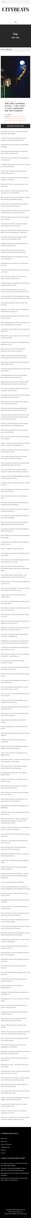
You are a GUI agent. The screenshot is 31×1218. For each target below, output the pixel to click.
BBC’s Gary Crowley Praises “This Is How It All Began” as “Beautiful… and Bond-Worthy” (15, 655)
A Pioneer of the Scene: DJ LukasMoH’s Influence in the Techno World (14, 907)
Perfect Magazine (13, 1213)
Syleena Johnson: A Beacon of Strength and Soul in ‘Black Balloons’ (14, 1059)
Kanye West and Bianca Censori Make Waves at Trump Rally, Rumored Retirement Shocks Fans (15, 934)
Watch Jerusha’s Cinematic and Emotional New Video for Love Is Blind (15, 437)
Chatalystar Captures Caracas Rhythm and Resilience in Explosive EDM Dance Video (15, 284)
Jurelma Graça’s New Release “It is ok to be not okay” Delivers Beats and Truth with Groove (15, 589)
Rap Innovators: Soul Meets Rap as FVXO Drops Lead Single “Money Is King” (15, 363)
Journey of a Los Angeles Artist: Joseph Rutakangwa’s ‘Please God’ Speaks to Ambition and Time (15, 1118)
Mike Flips (7, 118)
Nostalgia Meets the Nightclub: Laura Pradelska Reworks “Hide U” (14, 774)
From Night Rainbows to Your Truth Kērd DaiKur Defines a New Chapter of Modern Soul (14, 376)
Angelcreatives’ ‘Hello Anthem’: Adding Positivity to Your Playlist (15, 960)
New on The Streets (6, 1144)
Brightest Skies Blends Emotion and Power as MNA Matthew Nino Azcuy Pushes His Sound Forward (14, 383)
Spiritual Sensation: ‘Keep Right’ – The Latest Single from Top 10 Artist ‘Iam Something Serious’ (15, 1079)
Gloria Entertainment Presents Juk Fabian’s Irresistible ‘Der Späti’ (13, 662)
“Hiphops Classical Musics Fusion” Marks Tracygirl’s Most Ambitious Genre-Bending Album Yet (15, 424)
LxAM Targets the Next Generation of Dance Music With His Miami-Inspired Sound (14, 152)
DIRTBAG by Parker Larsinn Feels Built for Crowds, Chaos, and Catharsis (14, 258)
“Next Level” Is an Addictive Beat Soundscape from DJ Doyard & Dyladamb (15, 602)
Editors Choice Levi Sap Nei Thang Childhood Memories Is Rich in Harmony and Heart (13, 350)
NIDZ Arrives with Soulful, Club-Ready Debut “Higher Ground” (15, 675)
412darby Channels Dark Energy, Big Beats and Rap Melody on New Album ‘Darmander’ (14, 747)
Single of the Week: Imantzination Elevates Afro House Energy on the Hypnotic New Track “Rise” (14, 356)
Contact (3, 1153)
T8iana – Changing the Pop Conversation (12, 548)
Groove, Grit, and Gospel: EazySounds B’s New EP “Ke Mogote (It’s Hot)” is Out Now (15, 622)
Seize (14, 120)
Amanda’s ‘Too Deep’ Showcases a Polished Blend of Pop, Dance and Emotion (15, 178)
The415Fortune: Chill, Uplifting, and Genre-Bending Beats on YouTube (15, 543)
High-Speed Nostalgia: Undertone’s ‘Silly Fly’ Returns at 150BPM (15, 901)
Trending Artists (5, 1147)
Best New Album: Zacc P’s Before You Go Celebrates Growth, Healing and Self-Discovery (15, 205)
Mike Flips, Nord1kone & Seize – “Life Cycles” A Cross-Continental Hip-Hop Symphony (15, 107)
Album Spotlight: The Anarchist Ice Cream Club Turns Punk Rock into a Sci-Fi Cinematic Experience (15, 211)
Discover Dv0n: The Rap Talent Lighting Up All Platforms (13, 967)
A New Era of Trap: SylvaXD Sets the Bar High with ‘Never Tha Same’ (14, 841)
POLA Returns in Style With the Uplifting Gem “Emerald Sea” (13, 741)
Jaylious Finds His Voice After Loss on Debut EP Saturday (13, 721)
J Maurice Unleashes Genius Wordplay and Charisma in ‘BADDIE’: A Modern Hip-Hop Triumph (15, 1098)
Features (3, 1150)
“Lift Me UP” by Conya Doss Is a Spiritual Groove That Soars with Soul (15, 813)
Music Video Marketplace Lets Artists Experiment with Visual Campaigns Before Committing (15, 323)
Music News (4, 1138)
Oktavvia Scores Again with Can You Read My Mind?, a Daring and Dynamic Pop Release (15, 503)
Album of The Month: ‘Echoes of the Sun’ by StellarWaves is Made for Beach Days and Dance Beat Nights (15, 568)
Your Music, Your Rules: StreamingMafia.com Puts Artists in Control (14, 780)
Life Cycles (23, 116)
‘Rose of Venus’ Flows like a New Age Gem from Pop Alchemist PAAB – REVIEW (15, 920)
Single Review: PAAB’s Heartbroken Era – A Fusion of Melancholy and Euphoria (15, 855)
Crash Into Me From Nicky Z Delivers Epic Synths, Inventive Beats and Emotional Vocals (14, 457)
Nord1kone (8, 120)
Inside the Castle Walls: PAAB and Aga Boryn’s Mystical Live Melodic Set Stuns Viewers (15, 477)
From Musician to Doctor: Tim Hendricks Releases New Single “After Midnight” (14, 132)
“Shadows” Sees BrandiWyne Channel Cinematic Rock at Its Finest (15, 271)
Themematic (23, 1213)
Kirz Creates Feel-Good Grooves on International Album (14, 497)
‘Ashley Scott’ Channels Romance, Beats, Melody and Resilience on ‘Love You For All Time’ (15, 629)
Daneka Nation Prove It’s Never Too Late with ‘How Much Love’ (15, 264)
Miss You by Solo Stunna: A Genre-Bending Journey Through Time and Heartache (14, 701)
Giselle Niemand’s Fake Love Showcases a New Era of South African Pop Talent (15, 451)
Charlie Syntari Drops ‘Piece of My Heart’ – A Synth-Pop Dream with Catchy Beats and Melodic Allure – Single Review (14, 875)
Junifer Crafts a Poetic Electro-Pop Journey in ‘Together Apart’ (13, 596)
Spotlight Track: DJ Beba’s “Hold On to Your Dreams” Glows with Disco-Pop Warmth (15, 310)
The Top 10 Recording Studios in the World (12, 882)
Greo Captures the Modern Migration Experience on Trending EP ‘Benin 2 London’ (15, 389)
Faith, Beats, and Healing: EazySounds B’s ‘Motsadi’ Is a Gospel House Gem (15, 708)
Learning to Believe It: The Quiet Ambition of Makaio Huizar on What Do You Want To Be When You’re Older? (15, 297)
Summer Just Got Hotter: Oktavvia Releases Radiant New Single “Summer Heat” (15, 668)
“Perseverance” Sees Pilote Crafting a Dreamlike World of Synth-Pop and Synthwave (14, 225)
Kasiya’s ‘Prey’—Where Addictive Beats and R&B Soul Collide (15, 861)
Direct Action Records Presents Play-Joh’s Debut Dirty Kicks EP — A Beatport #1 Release (15, 828)
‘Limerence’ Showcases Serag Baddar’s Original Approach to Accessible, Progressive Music (13, 139)
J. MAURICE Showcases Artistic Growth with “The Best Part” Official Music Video (15, 165)
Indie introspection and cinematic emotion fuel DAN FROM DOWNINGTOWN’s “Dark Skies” (15, 464)
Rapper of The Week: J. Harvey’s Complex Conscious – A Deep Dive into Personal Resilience (15, 914)
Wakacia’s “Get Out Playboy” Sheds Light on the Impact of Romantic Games (14, 1006)
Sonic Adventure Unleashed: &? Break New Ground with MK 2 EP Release (14, 1013)
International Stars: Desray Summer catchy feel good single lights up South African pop (15, 396)
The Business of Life (21, 120)
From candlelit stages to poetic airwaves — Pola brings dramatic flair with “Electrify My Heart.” (14, 576)
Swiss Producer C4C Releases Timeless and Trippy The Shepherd (15, 734)
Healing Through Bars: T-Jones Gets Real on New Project (14, 727)
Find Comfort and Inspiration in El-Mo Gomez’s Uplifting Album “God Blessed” (13, 1046)
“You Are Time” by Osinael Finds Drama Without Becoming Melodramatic (14, 172)
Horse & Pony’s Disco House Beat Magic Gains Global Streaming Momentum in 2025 (15, 561)
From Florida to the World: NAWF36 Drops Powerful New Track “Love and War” (15, 517)
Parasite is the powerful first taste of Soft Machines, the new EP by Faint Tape (15, 510)
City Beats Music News (10, 101)
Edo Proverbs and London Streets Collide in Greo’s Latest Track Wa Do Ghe (14, 431)
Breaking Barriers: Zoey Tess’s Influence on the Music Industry (15, 1000)
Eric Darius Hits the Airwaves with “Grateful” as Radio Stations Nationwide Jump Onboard (15, 927)
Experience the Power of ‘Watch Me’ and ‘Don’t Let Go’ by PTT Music (14, 894)
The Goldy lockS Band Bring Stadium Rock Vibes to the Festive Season (15, 370)
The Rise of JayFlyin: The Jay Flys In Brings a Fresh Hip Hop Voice (15, 484)
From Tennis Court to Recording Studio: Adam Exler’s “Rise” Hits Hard (15, 695)
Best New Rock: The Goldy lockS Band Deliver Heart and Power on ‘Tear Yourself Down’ (15, 192)
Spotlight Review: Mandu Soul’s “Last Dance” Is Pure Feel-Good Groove (15, 317)
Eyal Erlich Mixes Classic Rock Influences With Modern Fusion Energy (15, 536)
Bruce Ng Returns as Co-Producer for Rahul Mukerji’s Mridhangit (15, 146)
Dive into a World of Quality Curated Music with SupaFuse (13, 1026)
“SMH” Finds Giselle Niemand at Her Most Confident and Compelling (15, 218)
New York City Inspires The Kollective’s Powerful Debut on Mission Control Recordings (14, 767)
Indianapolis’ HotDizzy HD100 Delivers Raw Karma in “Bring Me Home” (15, 993)
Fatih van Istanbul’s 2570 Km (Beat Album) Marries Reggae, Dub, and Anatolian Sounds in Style (14, 523)
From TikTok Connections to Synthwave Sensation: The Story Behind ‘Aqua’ (14, 1039)
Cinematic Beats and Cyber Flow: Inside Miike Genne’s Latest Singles (15, 554)
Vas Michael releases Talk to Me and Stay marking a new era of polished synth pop (14, 403)
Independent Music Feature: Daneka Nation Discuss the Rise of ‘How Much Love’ (14, 244)
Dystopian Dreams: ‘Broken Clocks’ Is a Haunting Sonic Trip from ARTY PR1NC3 (14, 787)
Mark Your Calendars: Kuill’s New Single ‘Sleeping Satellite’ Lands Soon (14, 868)
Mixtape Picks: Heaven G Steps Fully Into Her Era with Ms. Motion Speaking (15, 337)
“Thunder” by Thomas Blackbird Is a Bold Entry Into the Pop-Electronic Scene (15, 648)
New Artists (4, 1141)
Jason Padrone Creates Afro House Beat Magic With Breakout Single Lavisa (15, 530)
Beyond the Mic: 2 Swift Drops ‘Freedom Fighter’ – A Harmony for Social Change (14, 1085)
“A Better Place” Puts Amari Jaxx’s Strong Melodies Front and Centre (15, 159)
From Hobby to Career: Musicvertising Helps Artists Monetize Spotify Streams (15, 714)
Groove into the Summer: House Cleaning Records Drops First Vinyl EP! (14, 947)
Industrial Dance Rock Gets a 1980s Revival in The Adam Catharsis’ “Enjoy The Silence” (14, 800)
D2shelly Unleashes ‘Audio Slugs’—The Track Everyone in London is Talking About (15, 940)
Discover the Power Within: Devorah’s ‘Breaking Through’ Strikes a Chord (13, 1105)
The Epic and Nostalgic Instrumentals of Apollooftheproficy (12, 986)
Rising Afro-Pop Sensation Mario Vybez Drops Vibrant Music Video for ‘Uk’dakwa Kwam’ (15, 1052)
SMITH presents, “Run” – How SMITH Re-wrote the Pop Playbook (14, 1066)
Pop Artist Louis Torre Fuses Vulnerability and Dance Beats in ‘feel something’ (15, 953)
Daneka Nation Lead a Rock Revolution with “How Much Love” (14, 304)
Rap (12, 120)
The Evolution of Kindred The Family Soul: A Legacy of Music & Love (15, 835)
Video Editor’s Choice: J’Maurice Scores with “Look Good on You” (14, 185)
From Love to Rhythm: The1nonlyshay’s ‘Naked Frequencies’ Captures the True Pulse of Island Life (14, 470)
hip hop (18, 116)
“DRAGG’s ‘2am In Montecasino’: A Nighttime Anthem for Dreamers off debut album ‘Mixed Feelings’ (15, 1033)
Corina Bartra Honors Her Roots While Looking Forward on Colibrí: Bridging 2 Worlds (13, 238)
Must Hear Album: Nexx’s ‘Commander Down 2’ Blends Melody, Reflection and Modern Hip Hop (15, 198)
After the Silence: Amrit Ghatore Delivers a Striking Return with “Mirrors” (14, 793)
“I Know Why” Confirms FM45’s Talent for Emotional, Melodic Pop (15, 330)
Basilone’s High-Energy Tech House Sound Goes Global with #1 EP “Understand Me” (14, 848)
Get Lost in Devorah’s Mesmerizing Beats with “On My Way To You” (15, 973)
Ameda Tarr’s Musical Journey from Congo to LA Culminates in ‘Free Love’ (14, 1112)
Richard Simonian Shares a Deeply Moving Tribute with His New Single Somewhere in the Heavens (14, 409)
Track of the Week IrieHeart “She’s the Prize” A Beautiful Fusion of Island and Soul (13, 277)
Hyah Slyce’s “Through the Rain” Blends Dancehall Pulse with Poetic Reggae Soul (14, 635)
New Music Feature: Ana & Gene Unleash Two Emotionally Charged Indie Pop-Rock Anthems (13, 251)
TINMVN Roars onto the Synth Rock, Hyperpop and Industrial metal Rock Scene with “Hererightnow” (14, 642)
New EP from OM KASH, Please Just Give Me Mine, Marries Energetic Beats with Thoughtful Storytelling (15, 888)
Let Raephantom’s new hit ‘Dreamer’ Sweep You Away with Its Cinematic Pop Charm (15, 1072)
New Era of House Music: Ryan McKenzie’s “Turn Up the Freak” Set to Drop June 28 (14, 688)
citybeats (9, 114)
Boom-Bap (13, 116)
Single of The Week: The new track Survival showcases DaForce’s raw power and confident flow (15, 444)
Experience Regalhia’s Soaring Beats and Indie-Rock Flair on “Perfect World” (15, 490)
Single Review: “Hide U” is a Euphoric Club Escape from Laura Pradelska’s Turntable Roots (15, 760)
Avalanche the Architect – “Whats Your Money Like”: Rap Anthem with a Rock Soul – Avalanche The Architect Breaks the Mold (15, 821)
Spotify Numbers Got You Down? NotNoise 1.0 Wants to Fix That (15, 615)
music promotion (20, 118)
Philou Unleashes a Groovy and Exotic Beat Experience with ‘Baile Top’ (15, 582)
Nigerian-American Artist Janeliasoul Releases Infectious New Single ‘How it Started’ (13, 1019)
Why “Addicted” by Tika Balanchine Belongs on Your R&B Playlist (15, 806)
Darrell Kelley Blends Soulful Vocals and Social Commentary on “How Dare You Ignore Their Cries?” (15, 290)
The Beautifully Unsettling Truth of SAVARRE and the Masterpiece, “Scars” (15, 343)
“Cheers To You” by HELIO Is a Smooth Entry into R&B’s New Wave (14, 754)
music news (13, 118)
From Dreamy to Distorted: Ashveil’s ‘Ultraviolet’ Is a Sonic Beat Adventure (15, 681)
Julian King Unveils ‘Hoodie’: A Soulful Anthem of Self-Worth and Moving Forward (15, 1092)
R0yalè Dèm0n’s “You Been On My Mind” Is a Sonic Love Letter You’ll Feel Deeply (15, 609)
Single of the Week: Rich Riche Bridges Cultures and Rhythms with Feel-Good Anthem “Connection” (15, 231)
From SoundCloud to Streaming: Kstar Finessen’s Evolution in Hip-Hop (14, 980)
